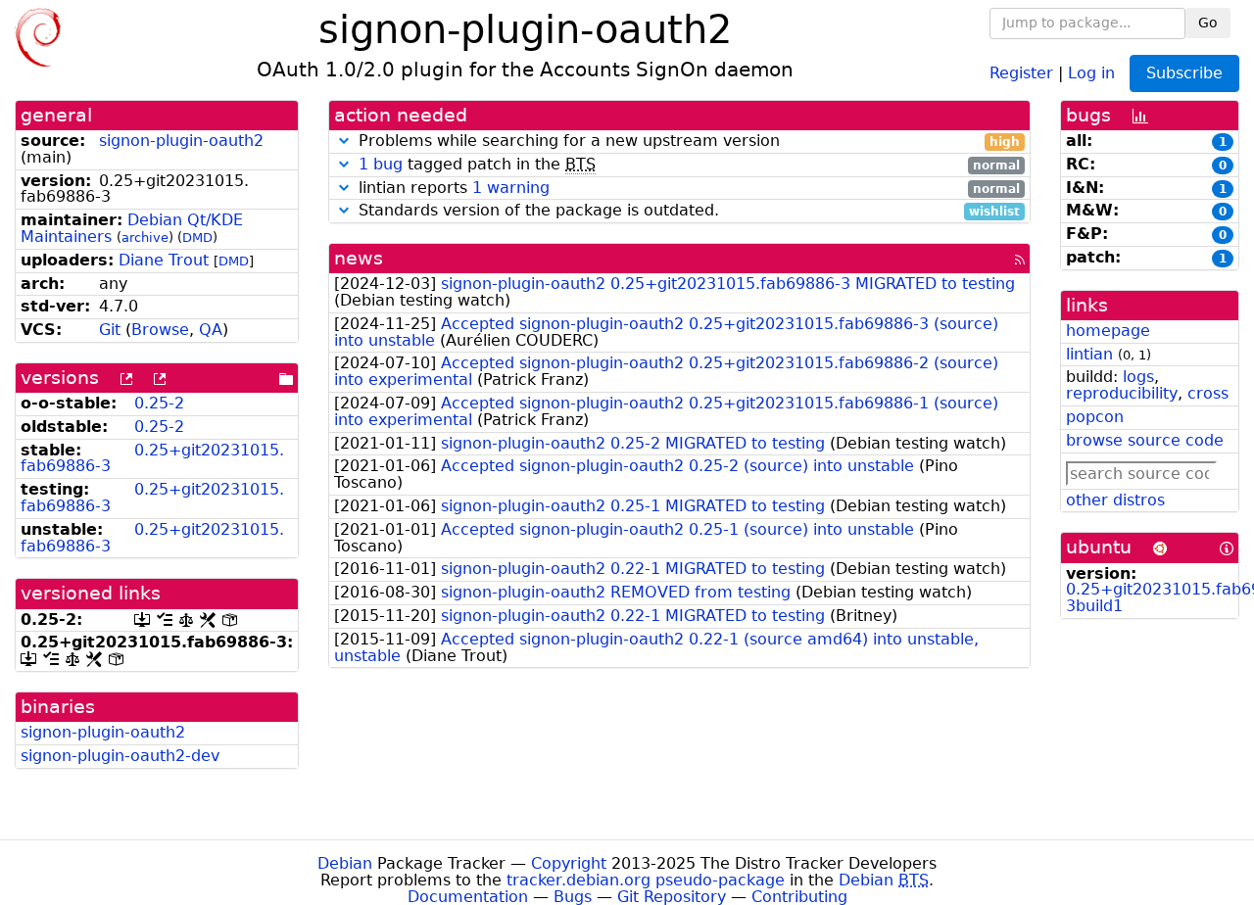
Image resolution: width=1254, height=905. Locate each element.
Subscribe (1184, 73)
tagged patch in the (689, 165)
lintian (1089, 354)
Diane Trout (164, 260)
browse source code (1145, 440)
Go (1208, 22)
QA (210, 329)
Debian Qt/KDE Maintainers (132, 228)
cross (1208, 393)
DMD (197, 237)
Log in (1091, 72)
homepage (1108, 330)
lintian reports (687, 188)
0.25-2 (159, 403)
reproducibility (1122, 393)
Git (110, 329)
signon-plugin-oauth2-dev (120, 755)
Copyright (568, 863)
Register (1021, 72)
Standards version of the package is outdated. (687, 211)
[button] (344, 140)
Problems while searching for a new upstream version (687, 141)
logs (1138, 376)
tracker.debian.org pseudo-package (645, 880)
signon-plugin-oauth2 (181, 140)
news (358, 258)
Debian (344, 863)
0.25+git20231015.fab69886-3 (152, 458)
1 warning (511, 187)
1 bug (381, 164)
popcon (1095, 416)
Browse (160, 329)
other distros (1115, 500)
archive (145, 237)
